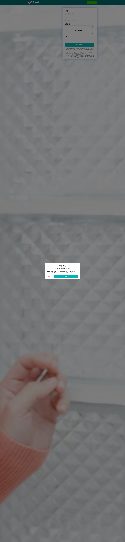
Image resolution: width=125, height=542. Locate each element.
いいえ (49, 276)
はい (66, 276)
